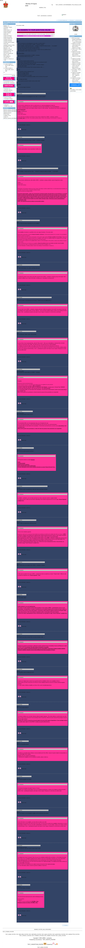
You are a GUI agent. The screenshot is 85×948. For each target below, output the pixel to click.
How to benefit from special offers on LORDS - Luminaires (29, 55)
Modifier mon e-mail (8, 106)
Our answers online (15, 22)
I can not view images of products (24, 87)
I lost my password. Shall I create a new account (27, 50)
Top (52, 4)
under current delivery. (22, 114)
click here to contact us (50, 34)
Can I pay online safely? (22, 65)
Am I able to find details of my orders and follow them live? (28, 48)
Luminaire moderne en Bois (9, 45)
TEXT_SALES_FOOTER (47, 934)
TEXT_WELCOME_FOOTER (22, 934)
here (22, 241)
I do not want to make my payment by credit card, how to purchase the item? (32, 62)
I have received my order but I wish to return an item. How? (29, 80)
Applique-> (6, 25)
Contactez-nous (7, 91)
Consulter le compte (8, 98)
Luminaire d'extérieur (8, 40)
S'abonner (6, 104)
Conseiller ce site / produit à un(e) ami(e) (75, 90)
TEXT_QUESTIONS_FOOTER (58, 934)
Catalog (8, 22)
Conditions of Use (7, 115)
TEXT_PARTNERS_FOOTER (35, 934)
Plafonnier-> (6, 47)
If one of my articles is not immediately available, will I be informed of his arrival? (33, 76)
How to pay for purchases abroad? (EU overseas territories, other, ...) (31, 67)
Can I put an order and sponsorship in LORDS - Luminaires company (31, 44)
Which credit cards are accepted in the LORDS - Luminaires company (31, 64)
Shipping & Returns (7, 112)
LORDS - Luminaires (47, 938)
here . (23, 500)
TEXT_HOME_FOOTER (10, 934)
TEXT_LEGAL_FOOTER (61, 935)
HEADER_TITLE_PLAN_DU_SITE (74, 4)
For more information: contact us (24, 124)
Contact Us (6, 116)
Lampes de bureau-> (8, 35)
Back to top (23, 129)
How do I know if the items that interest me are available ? (29, 47)
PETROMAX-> (6, 46)
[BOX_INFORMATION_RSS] (64, 14)
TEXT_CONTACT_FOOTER (61, 4)
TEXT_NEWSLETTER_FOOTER (72, 934)
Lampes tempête (7, 38)
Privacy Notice (6, 114)
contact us (52, 245)
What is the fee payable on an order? (25, 75)
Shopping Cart (6, 62)
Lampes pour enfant (8, 36)
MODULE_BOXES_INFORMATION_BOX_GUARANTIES (15, 111)
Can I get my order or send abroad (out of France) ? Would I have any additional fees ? (34, 49)
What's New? (72, 23)
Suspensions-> (7, 51)
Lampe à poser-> (7, 29)
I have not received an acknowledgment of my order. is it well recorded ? (31, 43)
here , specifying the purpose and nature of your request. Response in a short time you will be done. (42, 790)
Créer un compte (7, 97)
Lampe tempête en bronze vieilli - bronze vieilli (9, 65)
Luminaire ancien (7, 39)
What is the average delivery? (23, 72)
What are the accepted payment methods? (26, 60)
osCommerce (38, 939)
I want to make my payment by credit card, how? (27, 63)
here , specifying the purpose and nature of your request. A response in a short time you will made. (41, 311)
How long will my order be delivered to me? (26, 71)
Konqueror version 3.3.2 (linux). (28, 902)
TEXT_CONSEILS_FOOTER (37, 935)
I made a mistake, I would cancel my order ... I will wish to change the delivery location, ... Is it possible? (37, 45)
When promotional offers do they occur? (25, 56)
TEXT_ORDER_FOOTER (49, 935)
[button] (57, 20)
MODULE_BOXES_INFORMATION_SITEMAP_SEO (14, 118)
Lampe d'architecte (7, 31)
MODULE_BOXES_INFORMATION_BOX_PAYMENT (14, 110)
